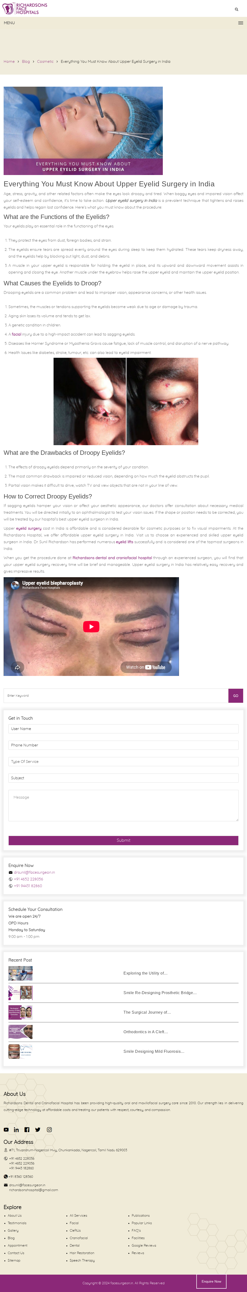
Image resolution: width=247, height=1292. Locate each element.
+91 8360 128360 (20, 1177)
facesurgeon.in (121, 1283)
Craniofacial (79, 1238)
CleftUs (75, 1230)
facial (16, 334)
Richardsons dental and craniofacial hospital (112, 558)
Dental (75, 1245)
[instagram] (48, 1130)
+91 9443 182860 (21, 1168)
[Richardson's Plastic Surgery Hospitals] (123, 8)
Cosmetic (45, 61)
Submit (123, 840)
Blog (26, 61)
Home (9, 61)
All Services (78, 1215)
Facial (74, 1223)
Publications (141, 1215)
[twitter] (37, 1130)
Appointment (17, 1245)
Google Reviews (144, 1245)
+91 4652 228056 (28, 879)
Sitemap (14, 1260)
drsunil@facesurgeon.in (34, 872)
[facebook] (27, 1130)
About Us (15, 1215)
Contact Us (16, 1253)
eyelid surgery (28, 528)
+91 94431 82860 (28, 886)
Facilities (138, 1238)
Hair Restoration (82, 1253)
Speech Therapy (82, 1260)
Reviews (138, 1253)
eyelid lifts (124, 542)
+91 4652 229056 (21, 1163)
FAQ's (136, 1230)
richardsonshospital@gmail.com (33, 1190)
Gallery (13, 1230)
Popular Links (142, 1223)
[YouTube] (6, 1130)
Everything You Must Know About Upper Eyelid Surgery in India (116, 61)
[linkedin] (17, 1130)
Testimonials (17, 1223)
